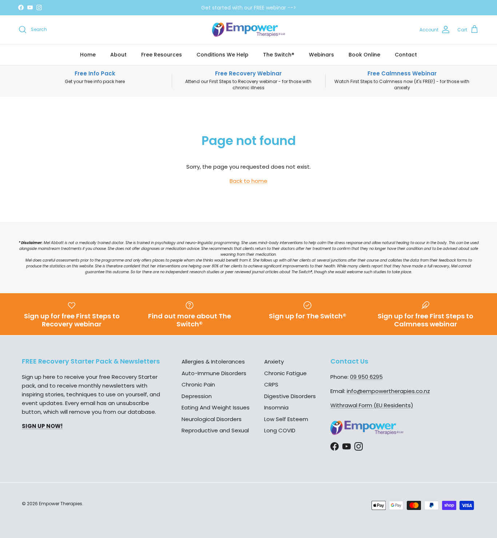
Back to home (248, 181)
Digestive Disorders (290, 396)
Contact (406, 54)
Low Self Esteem (286, 419)
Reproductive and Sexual (215, 430)
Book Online (364, 54)
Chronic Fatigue (285, 373)
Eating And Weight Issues (216, 407)
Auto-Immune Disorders (214, 373)
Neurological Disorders (212, 419)
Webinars (321, 54)
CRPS (271, 384)
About (118, 54)
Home (88, 54)
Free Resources (161, 54)
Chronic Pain (198, 384)
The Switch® (278, 54)
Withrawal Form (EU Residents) (371, 405)
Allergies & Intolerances (213, 361)
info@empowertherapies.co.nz (388, 391)
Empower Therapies (60, 503)
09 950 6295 (366, 377)
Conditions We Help (222, 54)
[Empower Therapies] (248, 30)
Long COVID (279, 430)
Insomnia (276, 407)
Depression (197, 396)
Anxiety (274, 361)
